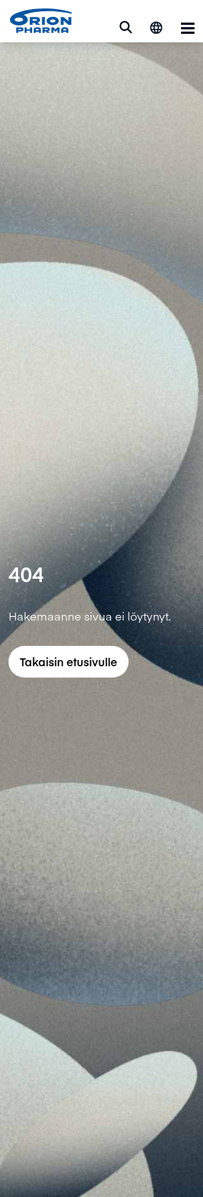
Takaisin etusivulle (68, 661)
